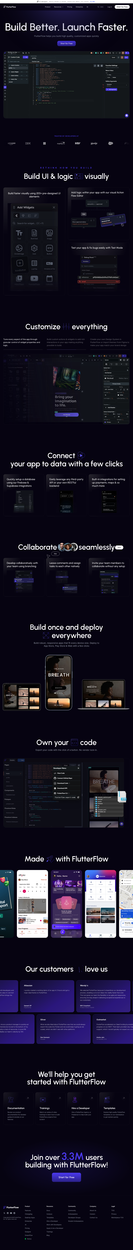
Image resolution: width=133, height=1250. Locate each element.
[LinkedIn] (8, 1213)
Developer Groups (74, 1217)
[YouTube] (11, 1213)
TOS (112, 1210)
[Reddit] (14, 1213)
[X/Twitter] (4, 1213)
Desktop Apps (30, 1217)
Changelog (28, 1214)
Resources (57, 7)
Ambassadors (73, 1214)
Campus (49, 1214)
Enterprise (79, 7)
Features (28, 1210)
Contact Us (93, 1217)
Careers (92, 1214)
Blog (48, 1235)
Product (47, 7)
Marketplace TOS (117, 1217)
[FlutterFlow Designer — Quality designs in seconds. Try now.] (66, 1)
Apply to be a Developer (55, 1228)
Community (72, 1210)
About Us (93, 1210)
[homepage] (9, 7)
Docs (48, 1210)
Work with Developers (54, 1224)
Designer (28, 1232)
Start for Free (122, 7)
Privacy (113, 1214)
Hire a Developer (52, 1221)
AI (87, 7)
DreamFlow (29, 1235)
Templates (50, 1217)
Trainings (50, 1232)
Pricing (69, 7)
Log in (110, 7)
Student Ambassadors (75, 1221)
